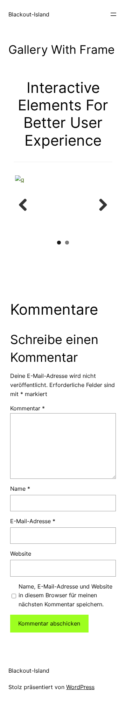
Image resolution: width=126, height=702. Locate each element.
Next (100, 205)
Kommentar (27, 408)
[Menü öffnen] (113, 14)
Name (20, 488)
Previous (26, 205)
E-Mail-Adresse (32, 521)
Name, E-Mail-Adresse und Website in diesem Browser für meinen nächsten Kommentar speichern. (65, 595)
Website (20, 553)
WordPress (80, 686)
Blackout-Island (28, 14)
